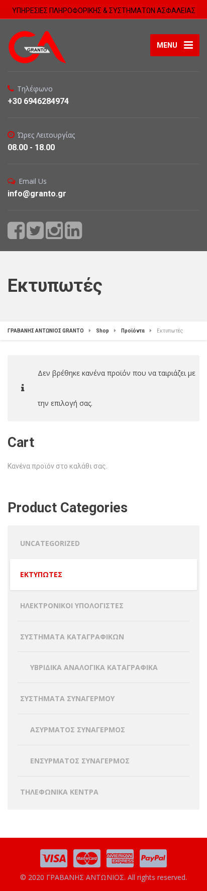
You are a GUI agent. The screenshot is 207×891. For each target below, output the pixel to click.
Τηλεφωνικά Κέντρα (59, 792)
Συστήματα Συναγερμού (67, 698)
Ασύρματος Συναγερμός (77, 729)
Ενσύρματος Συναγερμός (80, 760)
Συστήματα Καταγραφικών (72, 636)
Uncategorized (50, 543)
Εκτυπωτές (41, 574)
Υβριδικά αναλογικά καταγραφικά (94, 667)
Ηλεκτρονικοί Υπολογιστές (72, 605)
